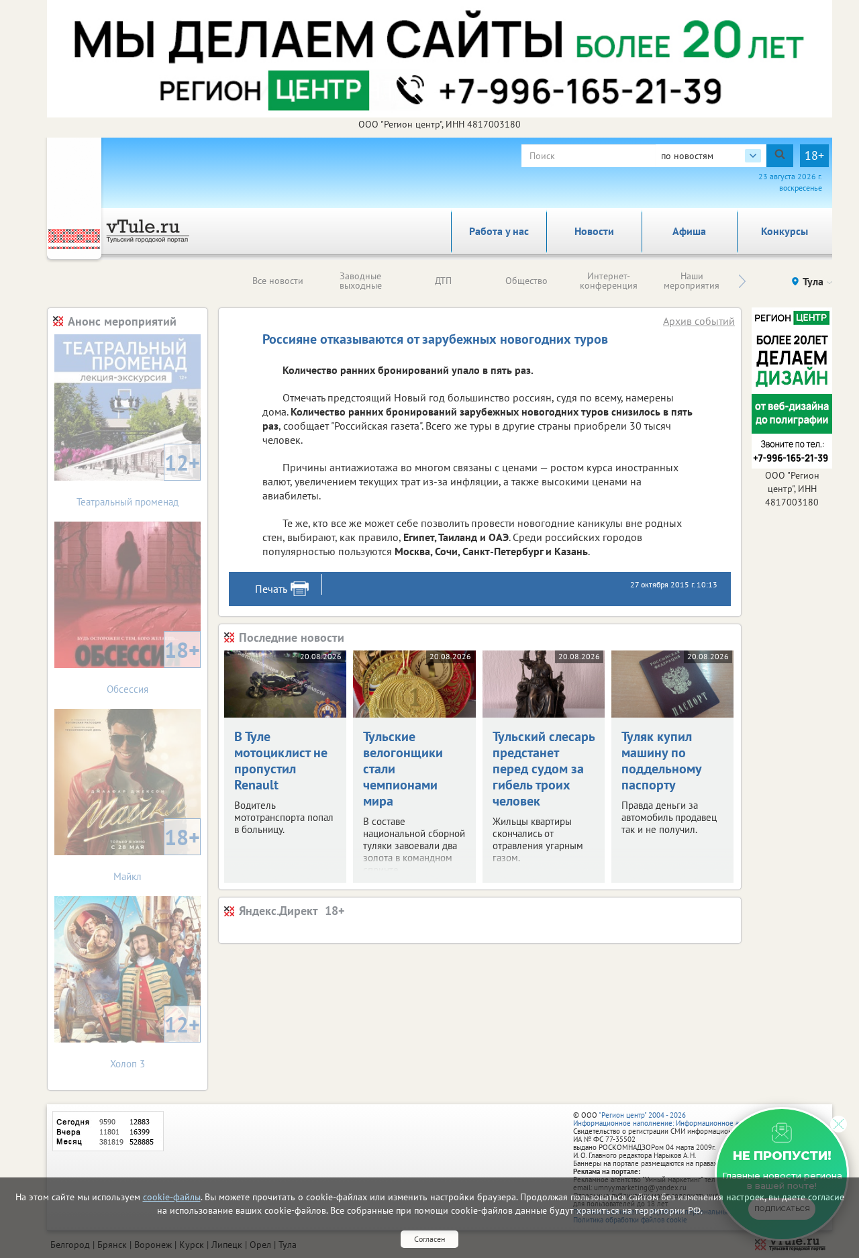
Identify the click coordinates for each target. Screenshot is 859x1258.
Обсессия (153, 665)
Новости (594, 231)
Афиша (689, 231)
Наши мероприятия (691, 280)
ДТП (443, 281)
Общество (526, 281)
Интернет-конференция (609, 280)
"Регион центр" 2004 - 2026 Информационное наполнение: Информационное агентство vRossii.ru (685, 1119)
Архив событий (699, 321)
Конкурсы (784, 231)
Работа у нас (499, 231)
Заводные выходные (361, 280)
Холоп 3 (155, 1040)
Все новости (277, 281)
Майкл (156, 853)
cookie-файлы (172, 1197)
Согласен (429, 1239)
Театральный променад (138, 478)
